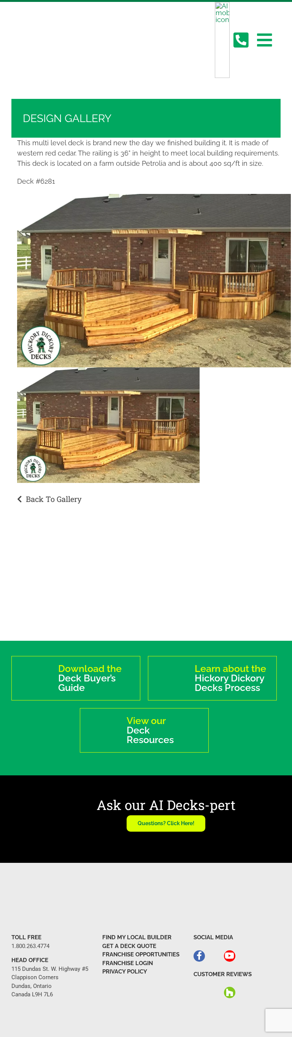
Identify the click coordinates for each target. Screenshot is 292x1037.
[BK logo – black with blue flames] (243, 587)
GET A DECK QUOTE (129, 946)
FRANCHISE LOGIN (127, 963)
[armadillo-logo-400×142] (48, 587)
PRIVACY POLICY (124, 971)
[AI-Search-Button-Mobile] (222, 5)
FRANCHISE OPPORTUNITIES (140, 954)
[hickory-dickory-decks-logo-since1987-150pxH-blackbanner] (48, 20)
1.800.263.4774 (30, 946)
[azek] (146, 580)
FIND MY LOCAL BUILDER (136, 937)
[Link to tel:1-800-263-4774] (240, 40)
